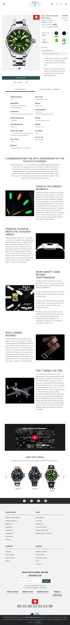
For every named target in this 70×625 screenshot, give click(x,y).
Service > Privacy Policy (41, 587)
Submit (46, 581)
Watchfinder (39, 518)
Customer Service (41, 558)
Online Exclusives (41, 527)
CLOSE (38, 622)
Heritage (8, 552)
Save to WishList (18, 82)
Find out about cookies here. (33, 617)
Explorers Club (10, 558)
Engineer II (8, 524)
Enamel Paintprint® (42, 530)
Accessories (39, 524)
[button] (19, 68)
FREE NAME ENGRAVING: (47, 50)
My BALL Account (41, 552)
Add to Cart (21, 78)
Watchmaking (9, 555)
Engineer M (9, 530)
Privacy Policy (13, 592)
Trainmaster (9, 536)
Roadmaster (9, 533)
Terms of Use (27, 592)
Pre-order (39, 521)
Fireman (8, 540)
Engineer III (9, 527)
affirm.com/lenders (49, 75)
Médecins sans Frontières (44, 533)
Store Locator (40, 555)
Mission (7, 561)
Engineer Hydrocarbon (12, 518)
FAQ (37, 561)
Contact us (39, 564)
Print (26, 82)
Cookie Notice (42, 592)
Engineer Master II (11, 521)
